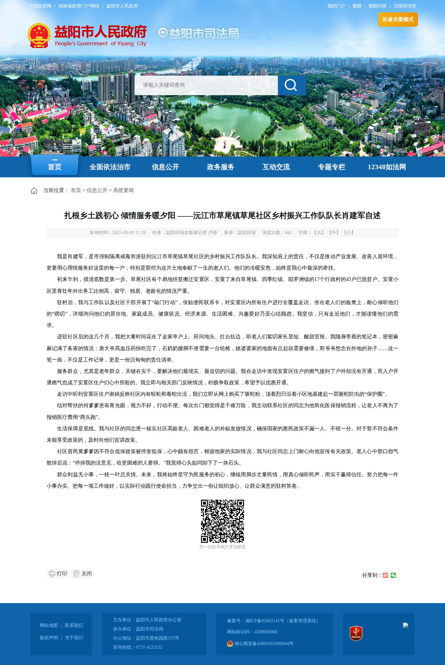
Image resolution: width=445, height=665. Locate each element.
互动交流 (276, 167)
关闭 (86, 573)
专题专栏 (331, 167)
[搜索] (292, 85)
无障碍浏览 (405, 6)
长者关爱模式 (398, 19)
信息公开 (165, 167)
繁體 (357, 6)
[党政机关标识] (356, 640)
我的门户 (336, 6)
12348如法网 (387, 167)
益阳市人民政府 (122, 6)
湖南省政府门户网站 (78, 6)
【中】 (334, 232)
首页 (55, 167)
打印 (62, 573)
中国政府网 (40, 6)
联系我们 (74, 625)
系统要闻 (123, 190)
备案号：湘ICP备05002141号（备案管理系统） (274, 620)
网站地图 (49, 625)
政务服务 (221, 167)
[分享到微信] (393, 575)
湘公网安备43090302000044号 (263, 643)
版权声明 (49, 637)
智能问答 (377, 6)
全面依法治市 (110, 167)
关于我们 (74, 637)
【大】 (319, 232)
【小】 (349, 232)
